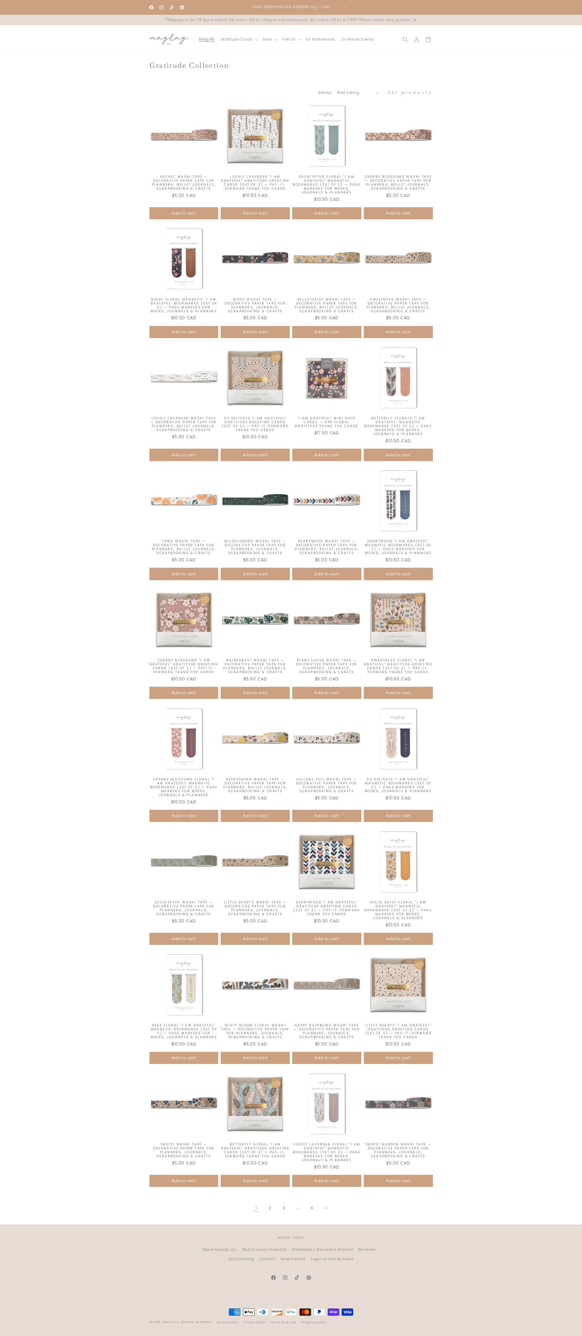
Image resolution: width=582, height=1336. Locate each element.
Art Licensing (241, 1259)
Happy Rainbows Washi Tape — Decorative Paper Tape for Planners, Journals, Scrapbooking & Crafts (326, 1031)
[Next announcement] (345, 7)
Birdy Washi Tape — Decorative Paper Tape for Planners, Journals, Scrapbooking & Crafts (255, 305)
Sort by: (325, 92)
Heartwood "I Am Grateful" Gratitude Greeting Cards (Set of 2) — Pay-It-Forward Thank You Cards (326, 908)
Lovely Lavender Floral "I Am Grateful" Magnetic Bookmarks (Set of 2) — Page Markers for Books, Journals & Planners (326, 1152)
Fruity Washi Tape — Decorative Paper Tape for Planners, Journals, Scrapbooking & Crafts (183, 1150)
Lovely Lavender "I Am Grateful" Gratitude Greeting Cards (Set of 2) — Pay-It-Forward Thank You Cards (255, 182)
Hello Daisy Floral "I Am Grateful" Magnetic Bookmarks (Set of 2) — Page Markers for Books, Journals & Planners (398, 910)
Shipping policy (313, 1322)
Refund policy (228, 1322)
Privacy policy (254, 1322)
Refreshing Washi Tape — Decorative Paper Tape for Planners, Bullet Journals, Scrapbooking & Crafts (255, 785)
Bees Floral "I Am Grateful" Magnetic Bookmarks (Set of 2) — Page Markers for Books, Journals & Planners (184, 1031)
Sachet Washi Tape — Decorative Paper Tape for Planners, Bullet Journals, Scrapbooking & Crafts (184, 182)
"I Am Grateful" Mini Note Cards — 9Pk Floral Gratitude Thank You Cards (327, 422)
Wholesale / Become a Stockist (322, 1249)
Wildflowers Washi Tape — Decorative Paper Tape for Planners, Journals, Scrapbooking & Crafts (255, 547)
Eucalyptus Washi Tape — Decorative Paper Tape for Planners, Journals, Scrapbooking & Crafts (183, 908)
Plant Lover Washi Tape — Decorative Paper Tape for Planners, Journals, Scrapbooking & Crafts (326, 666)
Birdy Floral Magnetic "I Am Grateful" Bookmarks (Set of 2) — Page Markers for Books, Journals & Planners (183, 305)
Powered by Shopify (196, 1322)
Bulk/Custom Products (264, 1249)
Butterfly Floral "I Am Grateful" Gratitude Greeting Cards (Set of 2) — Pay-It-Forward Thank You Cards (255, 1150)
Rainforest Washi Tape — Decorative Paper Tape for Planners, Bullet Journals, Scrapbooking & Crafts (255, 666)
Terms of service (283, 1322)
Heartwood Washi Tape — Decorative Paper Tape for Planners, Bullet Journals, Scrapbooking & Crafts (327, 547)
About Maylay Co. (219, 1249)
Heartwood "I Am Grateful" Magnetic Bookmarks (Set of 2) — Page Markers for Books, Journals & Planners (398, 547)
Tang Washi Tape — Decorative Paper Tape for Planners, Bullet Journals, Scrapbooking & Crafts (184, 547)
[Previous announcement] (237, 7)
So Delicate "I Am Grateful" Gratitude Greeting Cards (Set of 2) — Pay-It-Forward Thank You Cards (255, 424)
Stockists (367, 1249)
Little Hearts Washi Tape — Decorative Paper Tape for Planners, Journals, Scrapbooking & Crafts (255, 908)
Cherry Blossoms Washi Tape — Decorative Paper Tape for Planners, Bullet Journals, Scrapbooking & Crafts (398, 182)
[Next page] (325, 1208)
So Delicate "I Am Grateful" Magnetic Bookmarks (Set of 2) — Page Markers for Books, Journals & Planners (398, 785)
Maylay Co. (171, 1322)
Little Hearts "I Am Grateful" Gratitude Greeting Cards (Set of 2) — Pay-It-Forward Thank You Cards (398, 1031)
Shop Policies (293, 1259)
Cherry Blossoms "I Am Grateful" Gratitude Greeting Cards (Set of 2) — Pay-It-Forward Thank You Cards (183, 666)
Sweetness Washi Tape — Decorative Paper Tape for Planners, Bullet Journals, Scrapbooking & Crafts (398, 305)
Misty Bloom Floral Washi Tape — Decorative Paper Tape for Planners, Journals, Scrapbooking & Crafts (255, 1031)
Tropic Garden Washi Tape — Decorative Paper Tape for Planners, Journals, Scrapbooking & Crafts (398, 1150)
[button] (238, 39)
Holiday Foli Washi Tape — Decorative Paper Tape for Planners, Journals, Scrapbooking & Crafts (326, 785)
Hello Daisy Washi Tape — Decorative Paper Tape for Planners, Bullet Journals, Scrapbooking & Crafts (327, 305)
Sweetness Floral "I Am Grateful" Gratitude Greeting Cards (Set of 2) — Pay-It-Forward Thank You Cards (398, 666)
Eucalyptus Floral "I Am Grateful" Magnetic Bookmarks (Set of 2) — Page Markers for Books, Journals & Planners (326, 184)
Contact (267, 1259)
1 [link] (256, 1208)
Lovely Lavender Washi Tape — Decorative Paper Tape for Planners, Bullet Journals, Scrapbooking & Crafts (184, 424)
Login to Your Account (332, 1259)
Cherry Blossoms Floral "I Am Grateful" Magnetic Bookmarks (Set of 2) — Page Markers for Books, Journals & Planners (184, 787)
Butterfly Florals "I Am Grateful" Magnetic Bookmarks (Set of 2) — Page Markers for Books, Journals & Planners (398, 426)
